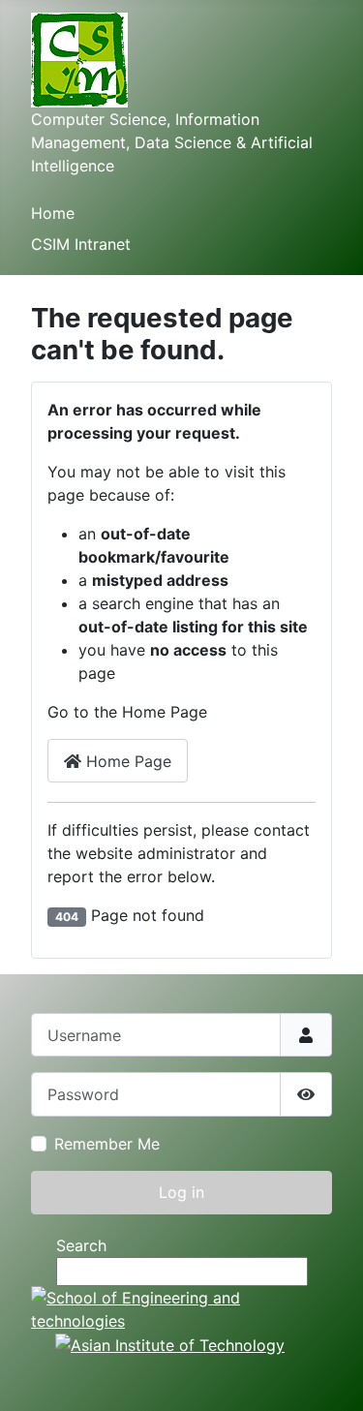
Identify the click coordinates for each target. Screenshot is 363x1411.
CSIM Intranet (81, 244)
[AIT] (170, 1344)
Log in (181, 1192)
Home (53, 213)
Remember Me (107, 1143)
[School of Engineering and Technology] (181, 1307)
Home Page (126, 761)
